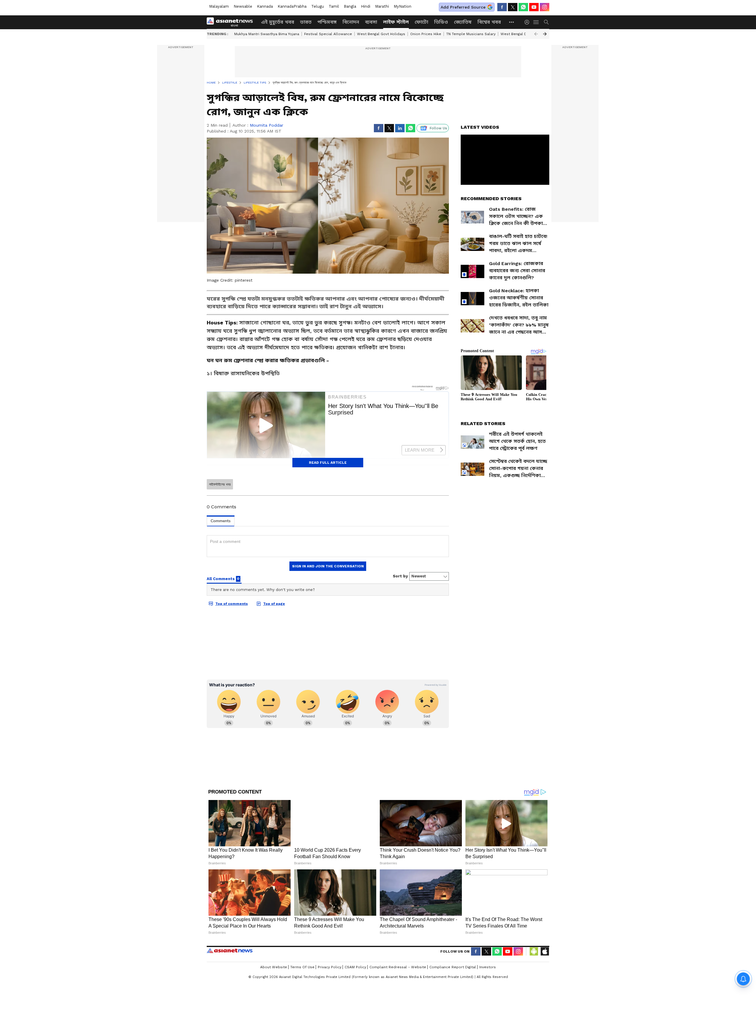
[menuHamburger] (536, 22)
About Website (273, 967)
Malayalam (219, 6)
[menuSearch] (546, 22)
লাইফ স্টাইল (396, 22)
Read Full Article (328, 463)
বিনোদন (351, 22)
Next (544, 34)
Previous (536, 34)
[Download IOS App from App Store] (544, 951)
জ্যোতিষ (463, 22)
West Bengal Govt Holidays (381, 34)
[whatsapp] (523, 7)
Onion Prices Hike (425, 34)
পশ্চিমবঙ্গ (327, 22)
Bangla (350, 6)
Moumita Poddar (266, 125)
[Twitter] (512, 7)
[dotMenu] (511, 22)
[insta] (544, 7)
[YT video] (534, 7)
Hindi (365, 6)
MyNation (402, 6)
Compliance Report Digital (452, 967)
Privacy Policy (329, 967)
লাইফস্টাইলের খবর (220, 484)
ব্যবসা (371, 22)
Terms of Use (302, 967)
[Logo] (232, 22)
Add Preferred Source (463, 7)
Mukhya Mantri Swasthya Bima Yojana (266, 34)
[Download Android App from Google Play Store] (534, 951)
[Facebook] (502, 7)
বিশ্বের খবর (489, 22)
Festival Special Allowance (328, 34)
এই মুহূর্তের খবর (277, 22)
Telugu (317, 6)
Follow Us (438, 128)
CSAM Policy (355, 967)
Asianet (229, 950)
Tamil (334, 6)
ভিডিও (441, 22)
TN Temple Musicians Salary (471, 34)
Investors (487, 967)
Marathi (382, 6)
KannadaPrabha (292, 6)
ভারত (306, 22)
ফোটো (421, 22)
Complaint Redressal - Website (397, 967)
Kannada (265, 6)
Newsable (243, 6)
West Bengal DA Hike (519, 34)
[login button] (528, 22)
